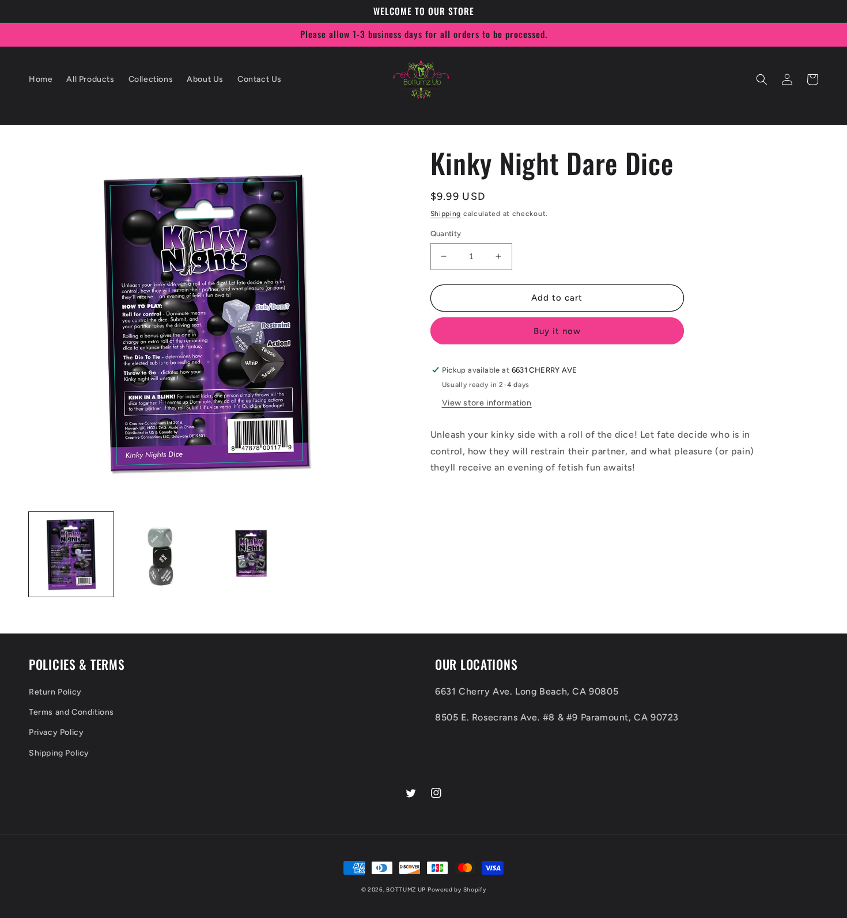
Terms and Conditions (71, 712)
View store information (487, 403)
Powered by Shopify (457, 889)
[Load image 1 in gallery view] (71, 554)
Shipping (446, 214)
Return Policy (55, 692)
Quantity (446, 233)
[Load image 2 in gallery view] (161, 554)
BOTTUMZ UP (407, 889)
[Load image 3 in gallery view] (251, 554)
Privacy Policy (56, 732)
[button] (761, 79)
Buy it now (557, 331)
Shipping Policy (59, 753)
